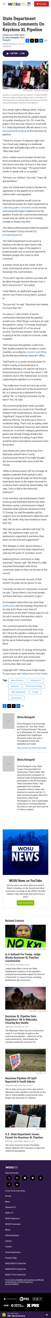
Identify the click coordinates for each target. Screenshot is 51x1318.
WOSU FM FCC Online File (15, 1264)
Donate (42, 4)
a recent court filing (36, 352)
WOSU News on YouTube (25, 881)
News (7, 1202)
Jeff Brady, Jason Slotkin (14, 1141)
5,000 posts (9, 605)
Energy (35, 692)
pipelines (15, 686)
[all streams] (47, 1314)
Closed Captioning (12, 1252)
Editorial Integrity (12, 1235)
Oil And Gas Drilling (34, 686)
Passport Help (11, 1258)
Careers (8, 1241)
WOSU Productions (13, 1224)
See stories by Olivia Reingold (31, 747)
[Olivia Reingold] (8, 721)
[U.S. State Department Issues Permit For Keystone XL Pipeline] (25, 1116)
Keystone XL (36, 680)
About (7, 1230)
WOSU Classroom (12, 1219)
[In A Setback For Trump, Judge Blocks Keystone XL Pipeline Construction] (25, 936)
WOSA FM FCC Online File (15, 1269)
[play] (4, 1314)
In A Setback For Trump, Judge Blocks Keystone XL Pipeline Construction (23, 958)
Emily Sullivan (10, 965)
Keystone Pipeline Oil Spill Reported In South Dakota (20, 1080)
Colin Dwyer (9, 1027)
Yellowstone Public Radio (34, 673)
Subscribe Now (25, 902)
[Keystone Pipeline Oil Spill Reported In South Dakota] (25, 1060)
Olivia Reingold (12, 37)
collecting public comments (17, 207)
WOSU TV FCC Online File (15, 1275)
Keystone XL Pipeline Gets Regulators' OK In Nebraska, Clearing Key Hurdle (21, 1019)
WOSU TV (9, 1213)
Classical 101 (10, 1207)
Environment (16, 698)
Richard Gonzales (11, 1085)
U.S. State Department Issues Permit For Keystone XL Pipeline (24, 1136)
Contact (8, 1247)
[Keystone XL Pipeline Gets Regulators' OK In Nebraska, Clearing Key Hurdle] (25, 998)
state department (18, 692)
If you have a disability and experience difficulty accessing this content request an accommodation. (24, 1282)
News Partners (17, 680)
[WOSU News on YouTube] (25, 852)
